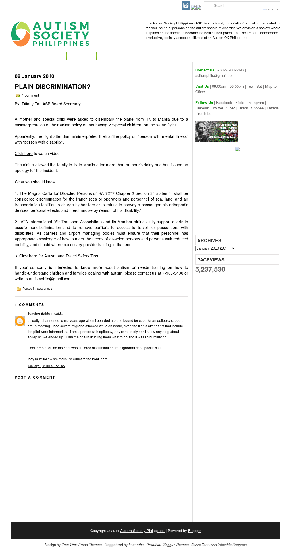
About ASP (81, 56)
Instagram (256, 102)
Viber (230, 108)
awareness (44, 288)
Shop (183, 56)
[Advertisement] (237, 195)
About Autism (49, 56)
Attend (142, 56)
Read (164, 56)
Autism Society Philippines (142, 530)
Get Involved (113, 56)
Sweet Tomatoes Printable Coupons (218, 544)
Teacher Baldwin (40, 313)
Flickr (239, 102)
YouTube (204, 113)
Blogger (194, 530)
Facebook (224, 102)
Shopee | (259, 108)
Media (203, 56)
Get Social (229, 56)
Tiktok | (244, 108)
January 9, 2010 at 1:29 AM (46, 365)
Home (21, 56)
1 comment (30, 95)
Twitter (217, 108)
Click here (24, 153)
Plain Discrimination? (52, 86)
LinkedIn (202, 108)
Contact (257, 56)
